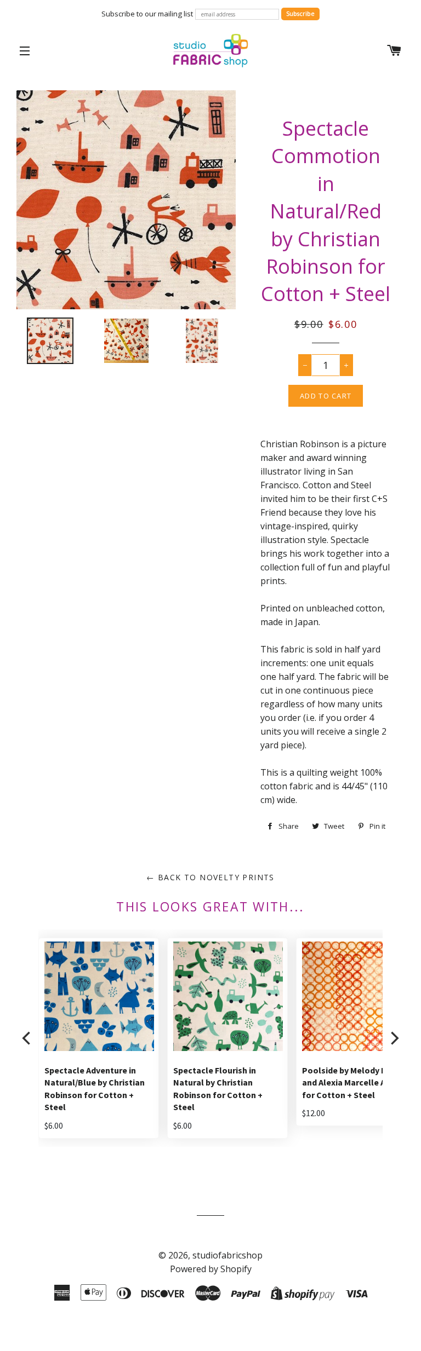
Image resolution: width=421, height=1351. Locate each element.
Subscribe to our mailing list (147, 14)
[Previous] (27, 1038)
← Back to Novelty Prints (210, 877)
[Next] (394, 1038)
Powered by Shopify (211, 1269)
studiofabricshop (227, 1255)
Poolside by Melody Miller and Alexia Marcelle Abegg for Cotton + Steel (354, 1082)
